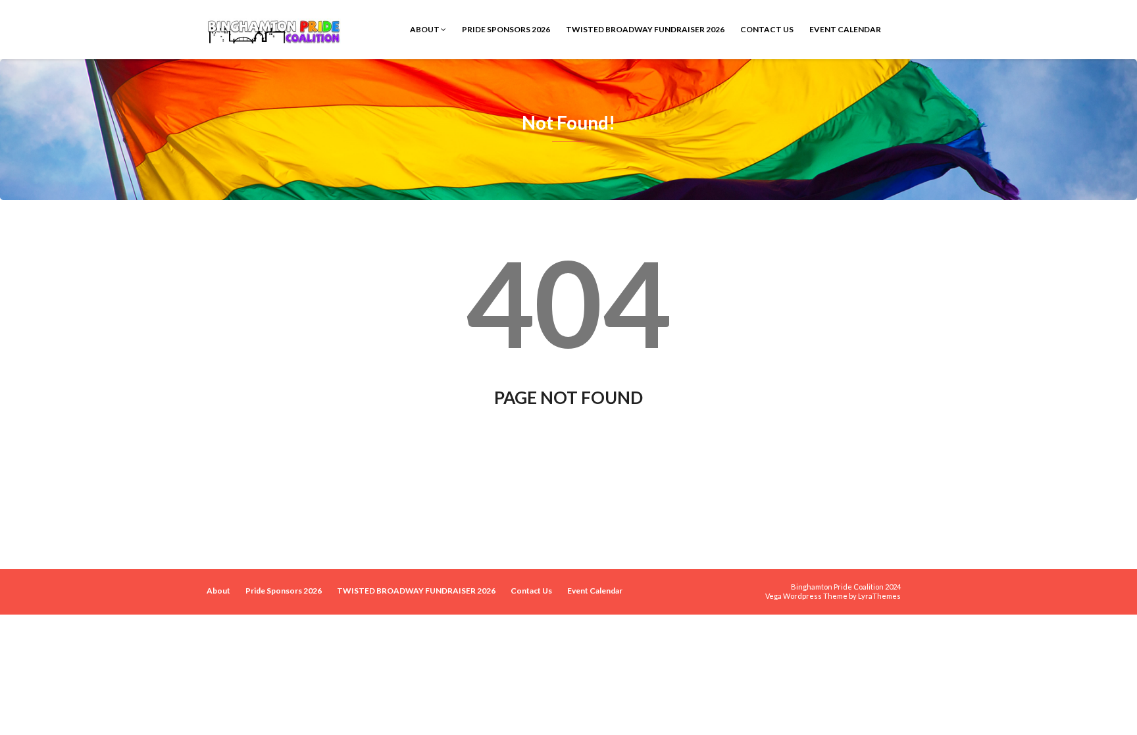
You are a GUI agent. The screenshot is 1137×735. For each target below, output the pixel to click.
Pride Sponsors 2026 (506, 29)
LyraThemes (879, 596)
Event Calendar (845, 29)
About (425, 29)
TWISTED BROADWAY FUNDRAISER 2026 (645, 29)
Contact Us (767, 29)
